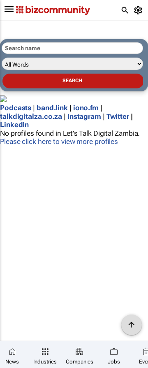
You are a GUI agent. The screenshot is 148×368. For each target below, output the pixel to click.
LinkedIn (14, 124)
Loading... (15, 161)
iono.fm (86, 108)
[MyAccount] (139, 10)
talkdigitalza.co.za (31, 116)
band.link (52, 108)
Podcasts (15, 108)
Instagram (84, 116)
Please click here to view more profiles (59, 141)
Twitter (117, 116)
